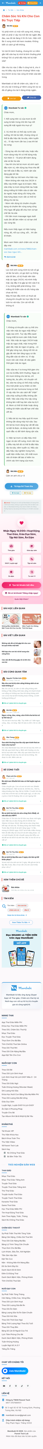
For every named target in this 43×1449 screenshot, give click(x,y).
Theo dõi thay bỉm (10, 1327)
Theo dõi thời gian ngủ (12, 1320)
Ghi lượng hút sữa (10, 1091)
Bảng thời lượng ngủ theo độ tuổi (17, 1323)
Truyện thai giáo (9, 1183)
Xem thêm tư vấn (20, 922)
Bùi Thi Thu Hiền (14, 808)
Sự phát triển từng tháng (13, 1294)
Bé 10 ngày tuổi (10, 810)
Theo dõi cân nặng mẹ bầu (14, 1051)
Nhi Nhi (11, 710)
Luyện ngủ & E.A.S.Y (11, 1345)
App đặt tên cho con (11, 1055)
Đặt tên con (7, 1259)
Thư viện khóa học (10, 1134)
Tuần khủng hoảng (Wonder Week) (17, 1087)
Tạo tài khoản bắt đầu (23, 585)
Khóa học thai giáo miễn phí (14, 1026)
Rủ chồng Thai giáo (16, 1153)
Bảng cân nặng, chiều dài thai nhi (17, 1237)
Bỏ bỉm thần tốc (14, 1156)
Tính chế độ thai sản (11, 1281)
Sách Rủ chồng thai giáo (13, 1220)
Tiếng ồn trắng (8, 1349)
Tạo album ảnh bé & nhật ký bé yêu (17, 1116)
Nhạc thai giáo (8, 1033)
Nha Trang (12, 737)
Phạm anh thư (13, 776)
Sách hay (6, 1149)
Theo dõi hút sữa (9, 1316)
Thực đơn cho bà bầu (11, 1040)
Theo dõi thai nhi (9, 1048)
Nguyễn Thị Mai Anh (16, 678)
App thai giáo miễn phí (12, 1022)
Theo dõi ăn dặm (9, 1309)
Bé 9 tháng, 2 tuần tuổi (13, 680)
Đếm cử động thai (10, 1273)
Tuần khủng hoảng (10, 1342)
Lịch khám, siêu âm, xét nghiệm (16, 1251)
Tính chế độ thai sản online (14, 1044)
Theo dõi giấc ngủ (10, 1083)
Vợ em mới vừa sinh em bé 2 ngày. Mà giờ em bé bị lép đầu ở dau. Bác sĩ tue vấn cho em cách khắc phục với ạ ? (21, 864)
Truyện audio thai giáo (12, 1194)
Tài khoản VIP (8, 1131)
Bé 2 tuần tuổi (10, 778)
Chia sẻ (32, 97)
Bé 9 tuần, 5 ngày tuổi (12, 712)
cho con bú (22, 905)
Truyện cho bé (8, 1112)
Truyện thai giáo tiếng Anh (14, 1187)
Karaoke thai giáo (10, 1202)
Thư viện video (8, 1142)
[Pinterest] (28, 1386)
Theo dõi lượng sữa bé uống (14, 1098)
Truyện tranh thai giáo (12, 1198)
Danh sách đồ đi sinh (11, 1270)
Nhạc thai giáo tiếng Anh (13, 1180)
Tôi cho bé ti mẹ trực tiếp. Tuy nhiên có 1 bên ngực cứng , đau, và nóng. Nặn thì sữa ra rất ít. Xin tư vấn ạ (21, 722)
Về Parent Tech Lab (10, 1145)
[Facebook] (10, 1386)
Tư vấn (10, 10)
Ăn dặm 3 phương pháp (12, 1109)
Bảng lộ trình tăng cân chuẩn (15, 1244)
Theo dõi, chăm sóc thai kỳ (14, 1029)
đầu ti (26, 910)
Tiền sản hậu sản (9, 1255)
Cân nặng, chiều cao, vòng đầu (16, 1298)
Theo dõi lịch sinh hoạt (12, 1073)
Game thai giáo (9, 1205)
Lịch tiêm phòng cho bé (12, 1334)
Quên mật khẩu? (21, 599)
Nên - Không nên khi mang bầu (15, 1262)
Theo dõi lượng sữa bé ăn (13, 1305)
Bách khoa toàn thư (11, 1138)
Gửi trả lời (10, 257)
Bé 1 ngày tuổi (10, 854)
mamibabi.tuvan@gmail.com (18, 1415)
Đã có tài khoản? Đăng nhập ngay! (23, 593)
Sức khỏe (20, 10)
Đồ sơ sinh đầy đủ (10, 1266)
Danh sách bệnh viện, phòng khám (17, 1277)
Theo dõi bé (7, 1070)
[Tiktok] (22, 1386)
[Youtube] (4, 1386)
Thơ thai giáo (8, 1191)
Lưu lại (12, 98)
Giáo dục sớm (8, 1101)
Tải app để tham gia (23, 486)
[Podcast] (16, 1386)
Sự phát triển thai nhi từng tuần (16, 1233)
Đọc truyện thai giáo (11, 1037)
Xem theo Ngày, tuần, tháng (15, 1216)
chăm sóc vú (14, 910)
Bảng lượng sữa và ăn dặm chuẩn (17, 1312)
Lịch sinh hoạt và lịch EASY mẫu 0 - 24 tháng (19, 1078)
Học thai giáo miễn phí (12, 1209)
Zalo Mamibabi (17, 1371)
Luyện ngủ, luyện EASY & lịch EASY (18, 1105)
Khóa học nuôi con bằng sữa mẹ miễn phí (20, 1094)
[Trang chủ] (4, 10)
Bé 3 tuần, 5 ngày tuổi (12, 739)
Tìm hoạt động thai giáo (13, 1212)
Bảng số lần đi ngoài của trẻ (15, 1331)
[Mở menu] (40, 3)
